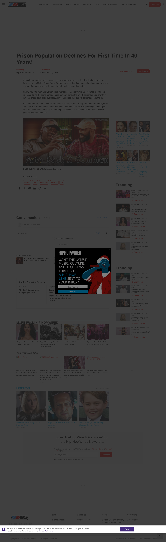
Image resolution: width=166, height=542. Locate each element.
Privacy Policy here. (46, 531)
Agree (127, 529)
